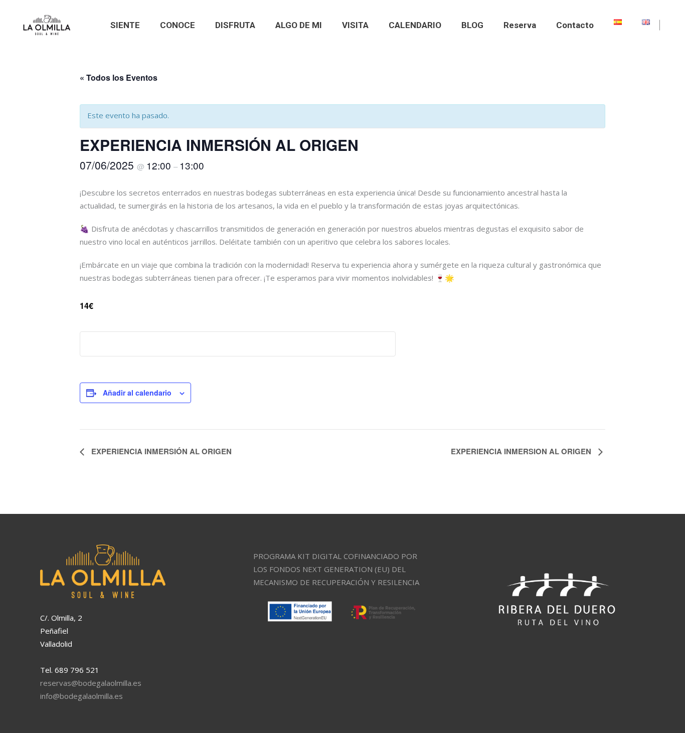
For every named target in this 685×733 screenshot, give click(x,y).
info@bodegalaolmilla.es (81, 696)
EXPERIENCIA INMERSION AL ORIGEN (522, 451)
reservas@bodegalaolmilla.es (90, 683)
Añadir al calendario (137, 393)
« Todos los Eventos (118, 77)
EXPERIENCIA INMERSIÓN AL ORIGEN (160, 451)
